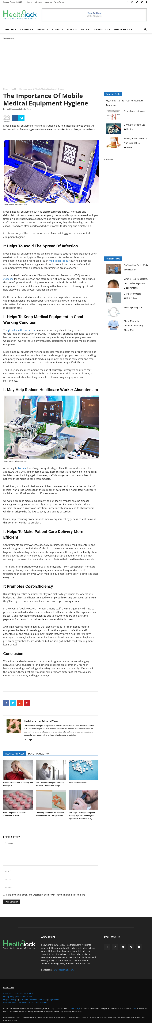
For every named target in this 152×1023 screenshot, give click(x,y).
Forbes (22, 468)
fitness (56, 29)
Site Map (42, 999)
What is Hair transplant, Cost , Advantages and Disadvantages (136, 283)
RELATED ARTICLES (15, 754)
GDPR (134, 1008)
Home (29, 2)
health (9, 29)
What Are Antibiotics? (78, 783)
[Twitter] (136, 2)
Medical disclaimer (24, 996)
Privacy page (75, 1008)
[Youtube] (146, 2)
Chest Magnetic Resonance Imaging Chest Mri (133, 325)
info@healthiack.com (63, 969)
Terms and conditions (28, 999)
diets (84, 29)
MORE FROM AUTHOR (39, 754)
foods (70, 29)
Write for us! (59, 2)
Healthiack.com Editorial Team (18, 109)
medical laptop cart (60, 260)
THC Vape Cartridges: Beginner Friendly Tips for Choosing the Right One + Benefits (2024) (82, 815)
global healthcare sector (21, 330)
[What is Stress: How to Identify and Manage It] (18, 770)
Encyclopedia (53, 999)
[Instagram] (132, 2)
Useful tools (122, 29)
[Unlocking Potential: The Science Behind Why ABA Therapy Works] (50, 800)
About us (48, 2)
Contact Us (17, 993)
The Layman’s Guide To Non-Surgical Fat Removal (135, 143)
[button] (145, 29)
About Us (7, 993)
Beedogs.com (57, 963)
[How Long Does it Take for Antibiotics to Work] (18, 800)
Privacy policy (8, 996)
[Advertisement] (76, 60)
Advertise (38, 2)
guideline (8, 279)
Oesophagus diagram (134, 111)
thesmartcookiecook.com (77, 963)
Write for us (28, 993)
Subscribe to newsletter (38, 1002)
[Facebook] (127, 2)
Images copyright (10, 999)
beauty (41, 29)
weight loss (101, 29)
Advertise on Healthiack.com (15, 1002)
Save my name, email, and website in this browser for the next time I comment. (45, 894)
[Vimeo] (141, 2)
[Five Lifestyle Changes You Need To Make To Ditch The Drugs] (50, 770)
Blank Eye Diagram (133, 307)
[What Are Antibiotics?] (83, 770)
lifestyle (25, 29)
